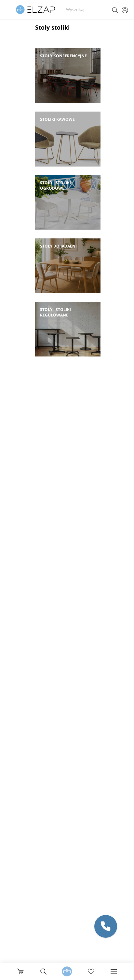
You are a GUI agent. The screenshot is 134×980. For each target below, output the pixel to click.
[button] (105, 926)
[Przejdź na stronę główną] (67, 971)
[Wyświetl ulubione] (91, 971)
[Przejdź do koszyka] (20, 971)
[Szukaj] (115, 9)
